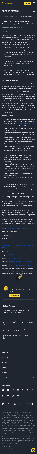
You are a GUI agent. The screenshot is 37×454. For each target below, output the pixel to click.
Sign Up (27, 3)
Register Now (14, 295)
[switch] (31, 403)
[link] (10, 16)
